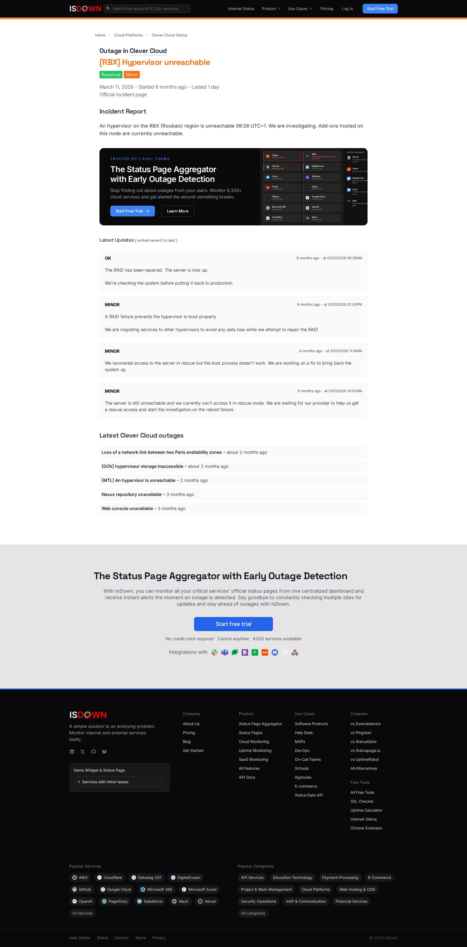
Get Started (193, 750)
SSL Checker (362, 801)
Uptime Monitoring (255, 750)
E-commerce (306, 786)
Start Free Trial (380, 8)
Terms (140, 937)
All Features (249, 768)
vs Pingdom (361, 732)
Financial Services (351, 901)
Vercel (210, 901)
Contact (122, 937)
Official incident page (123, 94)
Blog (187, 741)
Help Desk (304, 732)
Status (102, 937)
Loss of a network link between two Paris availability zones (162, 452)
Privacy (159, 937)
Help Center (79, 937)
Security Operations (258, 901)
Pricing (327, 8)
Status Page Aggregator (260, 723)
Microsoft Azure (202, 889)
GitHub (85, 889)
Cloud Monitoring (254, 741)
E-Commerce (379, 877)
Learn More (177, 211)
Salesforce (153, 901)
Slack (183, 901)
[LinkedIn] (72, 751)
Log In (347, 8)
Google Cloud (119, 889)
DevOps (302, 750)
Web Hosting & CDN (357, 889)
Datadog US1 (149, 877)
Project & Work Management (266, 889)
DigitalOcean (189, 877)
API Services (252, 877)
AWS (83, 877)
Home (100, 35)
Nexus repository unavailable (132, 494)
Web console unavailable (127, 508)
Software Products (311, 723)
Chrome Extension (366, 828)
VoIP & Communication (306, 901)
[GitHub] (93, 751)
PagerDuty (118, 901)
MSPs (300, 741)
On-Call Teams (308, 759)
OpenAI (85, 901)
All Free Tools (362, 792)
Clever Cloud (148, 50)
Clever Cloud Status (170, 35)
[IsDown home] (85, 8)
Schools (302, 768)
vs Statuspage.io (365, 750)
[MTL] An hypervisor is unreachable (138, 480)
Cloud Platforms (128, 35)
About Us (191, 723)
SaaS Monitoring (253, 759)
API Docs (247, 777)
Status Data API (309, 795)
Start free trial (233, 624)
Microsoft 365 (159, 889)
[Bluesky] (104, 751)
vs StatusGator (364, 741)
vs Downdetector (366, 723)
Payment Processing (340, 877)
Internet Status (241, 8)
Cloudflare (113, 877)
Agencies (303, 777)
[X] (82, 751)
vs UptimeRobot (365, 759)
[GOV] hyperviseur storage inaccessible (142, 466)
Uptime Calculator (366, 810)
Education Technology (292, 877)
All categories (253, 913)
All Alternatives (364, 768)
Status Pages (250, 732)
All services (82, 913)
